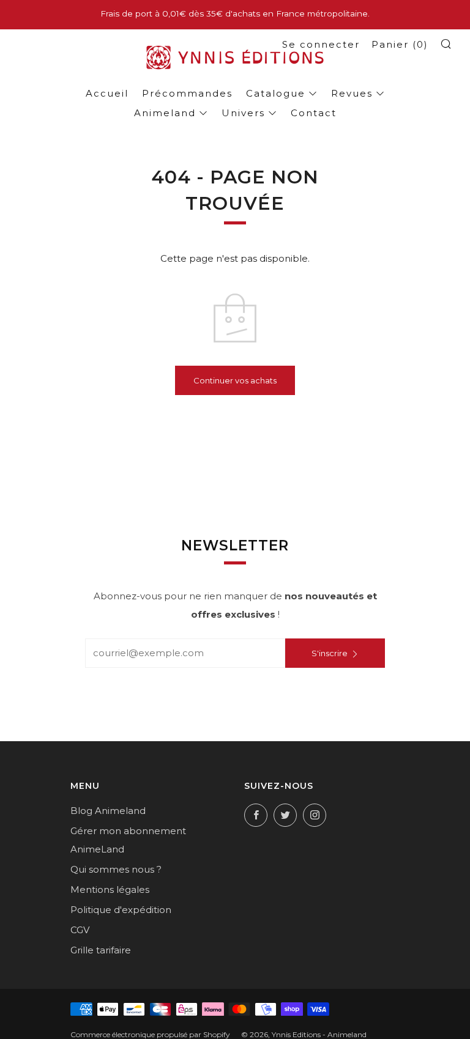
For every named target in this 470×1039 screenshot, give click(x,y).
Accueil (107, 93)
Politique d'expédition (120, 909)
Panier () (399, 44)
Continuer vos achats (235, 380)
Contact (314, 113)
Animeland (165, 113)
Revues (352, 93)
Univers (243, 113)
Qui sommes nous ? (116, 869)
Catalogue (275, 93)
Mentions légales (109, 889)
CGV (79, 930)
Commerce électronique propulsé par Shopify (150, 1034)
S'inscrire (329, 653)
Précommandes (187, 93)
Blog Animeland (108, 810)
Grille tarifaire (100, 950)
